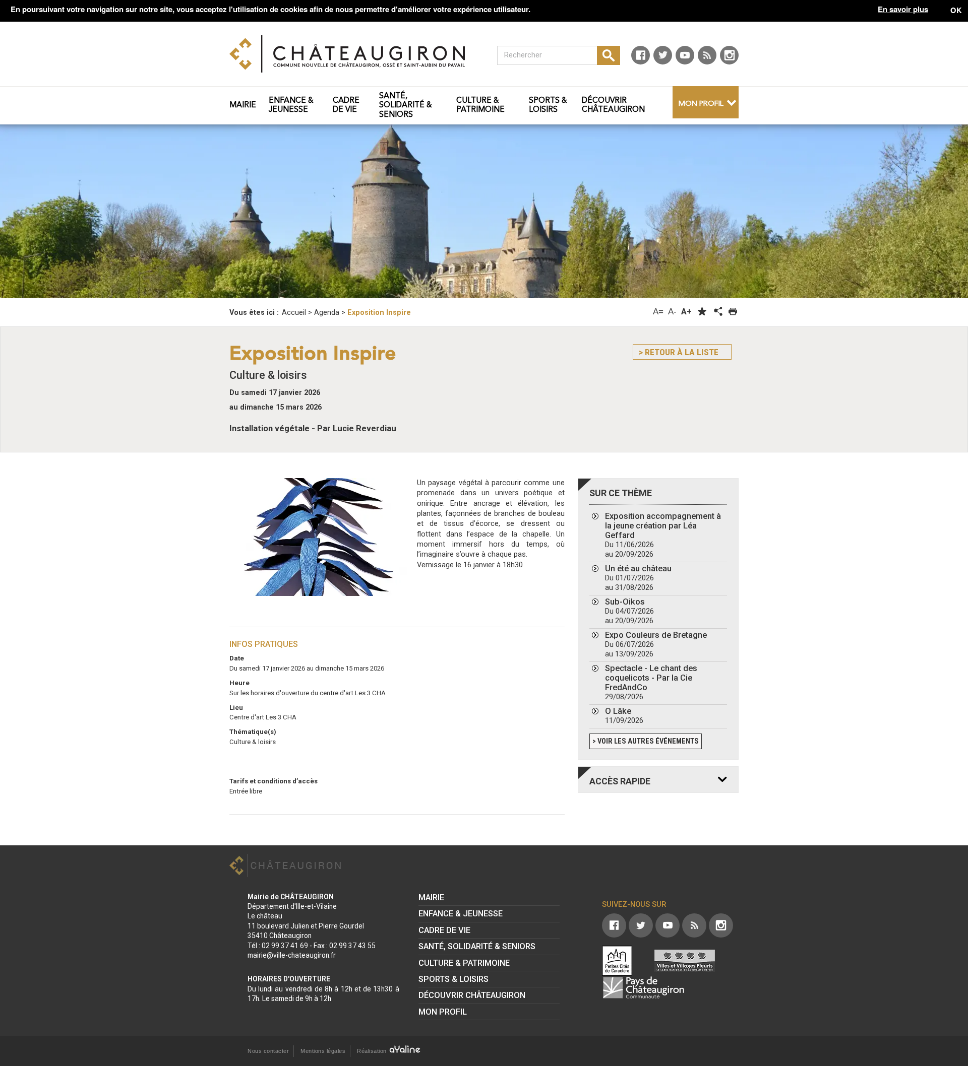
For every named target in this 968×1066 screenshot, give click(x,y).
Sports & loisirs (453, 979)
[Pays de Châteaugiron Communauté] (643, 987)
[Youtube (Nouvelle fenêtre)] (685, 55)
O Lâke (624, 715)
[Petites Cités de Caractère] (617, 961)
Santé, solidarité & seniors (476, 946)
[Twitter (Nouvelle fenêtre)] (662, 55)
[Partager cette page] (717, 312)
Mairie (431, 897)
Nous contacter (268, 1051)
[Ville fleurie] (684, 961)
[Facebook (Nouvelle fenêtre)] (640, 55)
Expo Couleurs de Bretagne (656, 644)
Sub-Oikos (629, 611)
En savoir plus (903, 9)
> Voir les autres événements (645, 741)
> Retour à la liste (678, 352)
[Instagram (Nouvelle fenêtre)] (729, 55)
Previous (69, 209)
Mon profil (701, 104)
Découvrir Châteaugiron (471, 995)
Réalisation (372, 1051)
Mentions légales (322, 1051)
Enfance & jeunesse (460, 913)
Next (898, 209)
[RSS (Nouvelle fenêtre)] (707, 55)
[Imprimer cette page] (733, 311)
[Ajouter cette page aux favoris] (702, 311)
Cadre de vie (444, 930)
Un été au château (638, 578)
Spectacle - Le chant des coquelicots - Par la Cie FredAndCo (651, 682)
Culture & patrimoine (464, 963)
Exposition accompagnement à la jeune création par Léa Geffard (663, 535)
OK (956, 10)
